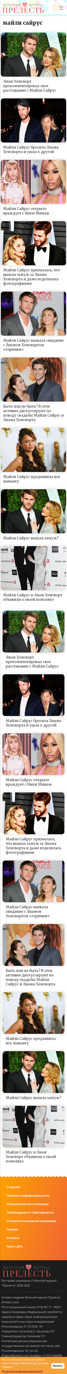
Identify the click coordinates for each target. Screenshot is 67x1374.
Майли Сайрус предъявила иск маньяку (31, 479)
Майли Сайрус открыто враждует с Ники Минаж (26, 210)
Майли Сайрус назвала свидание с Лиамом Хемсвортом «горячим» (33, 345)
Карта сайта (15, 1246)
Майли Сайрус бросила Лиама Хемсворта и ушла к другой (31, 149)
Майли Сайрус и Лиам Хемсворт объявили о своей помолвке (32, 597)
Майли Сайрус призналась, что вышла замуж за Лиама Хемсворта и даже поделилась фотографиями (31, 277)
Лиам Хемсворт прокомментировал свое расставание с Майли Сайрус (29, 86)
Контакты (13, 1238)
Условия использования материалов (31, 1221)
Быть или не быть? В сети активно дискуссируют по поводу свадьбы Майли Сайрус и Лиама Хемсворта (33, 413)
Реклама (12, 1229)
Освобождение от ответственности (30, 1212)
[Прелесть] (23, 3)
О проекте (13, 1187)
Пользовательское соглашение (28, 1204)
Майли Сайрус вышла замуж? (30, 538)
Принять (58, 1365)
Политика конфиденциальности (28, 1195)
